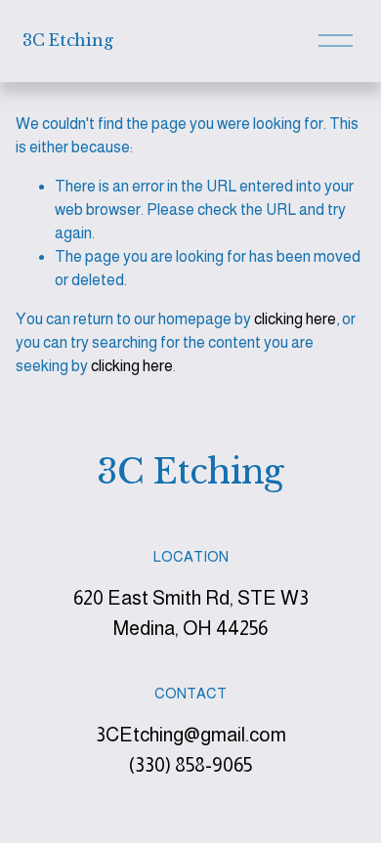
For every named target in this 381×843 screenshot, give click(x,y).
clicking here (295, 319)
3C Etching (67, 40)
